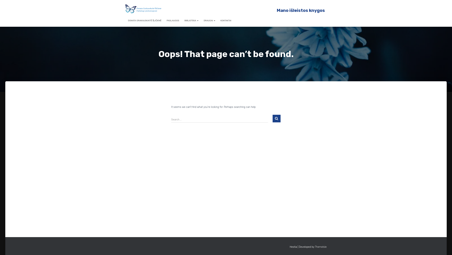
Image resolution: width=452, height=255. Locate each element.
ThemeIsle (321, 246)
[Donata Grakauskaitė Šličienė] (143, 8)
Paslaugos (173, 20)
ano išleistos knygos (302, 10)
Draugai (208, 20)
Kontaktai (226, 20)
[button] (197, 20)
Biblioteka (191, 20)
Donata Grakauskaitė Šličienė (144, 20)
